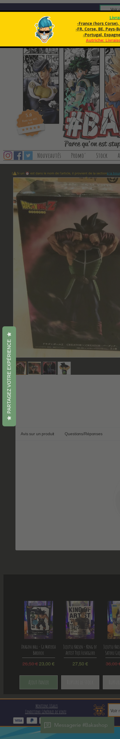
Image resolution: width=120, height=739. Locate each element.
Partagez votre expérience (9, 376)
